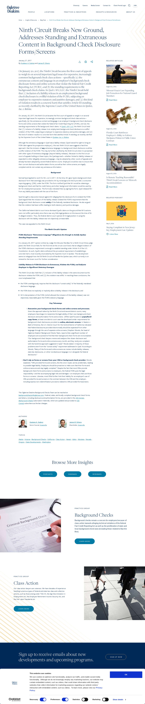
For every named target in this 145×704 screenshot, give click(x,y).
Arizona (27, 439)
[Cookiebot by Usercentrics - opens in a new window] (15, 699)
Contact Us (106, 5)
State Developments (33, 442)
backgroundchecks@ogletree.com (31, 395)
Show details (118, 700)
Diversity (76, 5)
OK (126, 675)
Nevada (88, 439)
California (50, 439)
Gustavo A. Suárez (27, 63)
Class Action (60, 439)
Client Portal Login (120, 5)
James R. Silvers (44, 63)
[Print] (86, 62)
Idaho (74, 439)
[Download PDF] (80, 62)
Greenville (43, 425)
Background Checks (39, 439)
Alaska (21, 439)
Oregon (21, 442)
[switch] (65, 699)
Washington (46, 442)
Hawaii (68, 439)
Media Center (95, 5)
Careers (85, 5)
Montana (81, 439)
